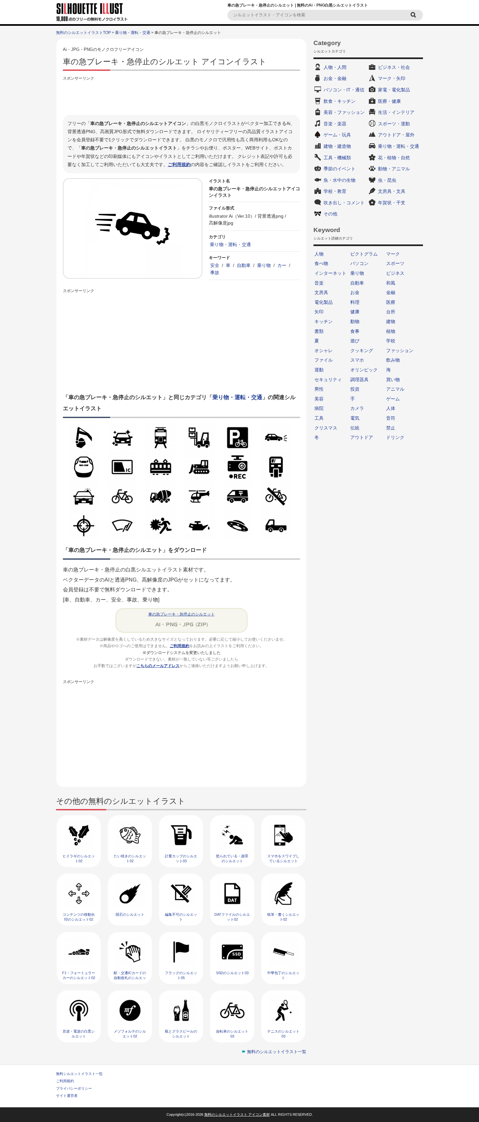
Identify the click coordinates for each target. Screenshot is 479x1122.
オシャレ (323, 350)
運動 (319, 369)
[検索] (414, 15)
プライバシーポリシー (74, 1088)
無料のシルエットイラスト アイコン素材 (237, 1114)
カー (281, 265)
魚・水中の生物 (340, 180)
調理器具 (359, 379)
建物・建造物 (337, 146)
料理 (354, 302)
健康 (354, 311)
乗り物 (264, 265)
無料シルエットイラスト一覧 (79, 1074)
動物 (354, 321)
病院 (319, 408)
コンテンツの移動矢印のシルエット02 (79, 916)
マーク (393, 254)
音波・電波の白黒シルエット (79, 1033)
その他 (330, 213)
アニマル (395, 389)
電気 (354, 418)
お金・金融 (335, 78)
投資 (354, 389)
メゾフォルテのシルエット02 (130, 1033)
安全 (214, 265)
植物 (390, 331)
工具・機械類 (337, 157)
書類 (319, 331)
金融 (390, 292)
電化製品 (323, 302)
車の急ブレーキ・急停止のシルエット (181, 614)
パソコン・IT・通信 (344, 89)
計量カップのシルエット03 (181, 858)
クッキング (361, 350)
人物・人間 (335, 67)
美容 (319, 398)
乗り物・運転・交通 (132, 32)
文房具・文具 (391, 191)
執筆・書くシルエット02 (283, 916)
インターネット (330, 273)
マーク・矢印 (391, 78)
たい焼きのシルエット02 (130, 858)
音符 (390, 418)
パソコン (359, 263)
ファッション (400, 350)
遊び (354, 340)
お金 (354, 292)
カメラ (357, 408)
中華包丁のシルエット (283, 975)
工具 (319, 418)
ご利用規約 (179, 164)
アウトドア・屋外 (396, 134)
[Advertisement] (181, 97)
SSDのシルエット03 (232, 973)
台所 (390, 311)
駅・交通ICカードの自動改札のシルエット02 (130, 978)
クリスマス (325, 427)
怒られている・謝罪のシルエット (232, 858)
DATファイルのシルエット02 (232, 916)
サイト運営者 (67, 1096)
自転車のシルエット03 (232, 1033)
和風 (390, 283)
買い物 (393, 379)
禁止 (390, 427)
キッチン (323, 321)
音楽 (319, 283)
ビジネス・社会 (394, 67)
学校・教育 (335, 191)
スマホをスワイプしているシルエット (283, 858)
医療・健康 (389, 101)
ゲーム (393, 398)
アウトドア (361, 437)
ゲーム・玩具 (337, 134)
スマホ (357, 360)
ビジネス (395, 273)
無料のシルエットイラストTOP (83, 32)
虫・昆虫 (387, 180)
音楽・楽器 (335, 123)
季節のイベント (340, 168)
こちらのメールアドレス (158, 665)
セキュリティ (328, 379)
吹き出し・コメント (344, 202)
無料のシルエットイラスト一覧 (276, 1051)
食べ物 (321, 263)
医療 (390, 302)
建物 (390, 321)
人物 (319, 254)
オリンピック (364, 369)
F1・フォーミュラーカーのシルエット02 (78, 975)
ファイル (323, 360)
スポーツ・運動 (394, 123)
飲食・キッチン (340, 101)
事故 (214, 272)
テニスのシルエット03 (283, 1033)
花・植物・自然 (394, 157)
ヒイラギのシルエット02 (79, 858)
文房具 (321, 292)
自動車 (244, 265)
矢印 (319, 311)
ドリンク (395, 437)
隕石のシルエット (130, 914)
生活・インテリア (396, 112)
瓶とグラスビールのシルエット (181, 1033)
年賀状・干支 (391, 202)
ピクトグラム (364, 254)
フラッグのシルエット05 (181, 975)
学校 (390, 340)
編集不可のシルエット (181, 916)
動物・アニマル (394, 168)
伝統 (354, 427)
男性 (319, 389)
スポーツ (395, 263)
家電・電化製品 (394, 89)
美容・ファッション (344, 112)
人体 (390, 408)
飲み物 (393, 360)
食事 (354, 331)
